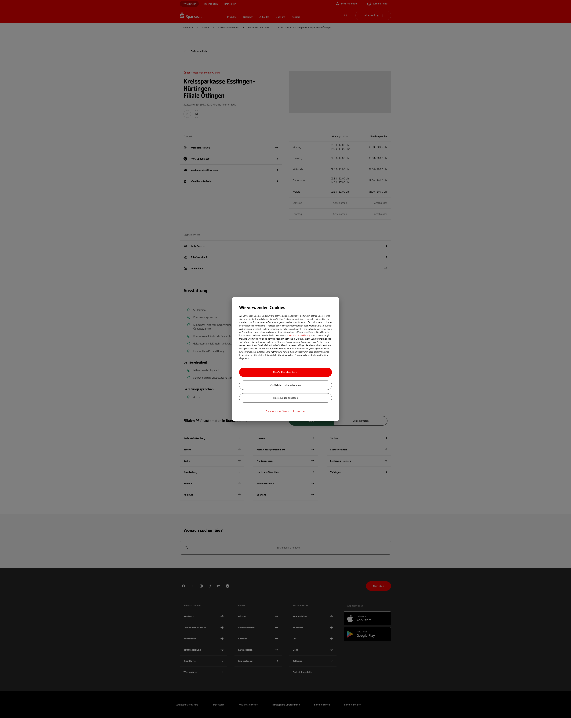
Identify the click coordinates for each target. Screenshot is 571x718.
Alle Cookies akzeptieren (285, 372)
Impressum (299, 411)
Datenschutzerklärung (299, 335)
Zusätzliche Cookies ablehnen (285, 385)
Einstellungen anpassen (285, 398)
